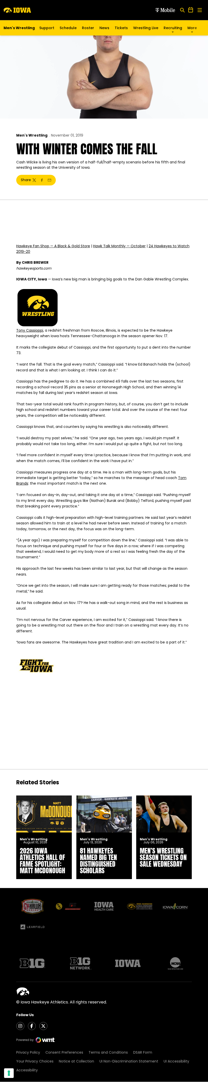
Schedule (68, 27)
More (192, 27)
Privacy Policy (28, 1052)
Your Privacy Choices (35, 1061)
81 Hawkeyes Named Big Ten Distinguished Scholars (98, 861)
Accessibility (27, 1070)
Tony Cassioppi (29, 330)
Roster (88, 27)
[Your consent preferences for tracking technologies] (9, 1073)
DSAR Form (142, 1052)
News (104, 27)
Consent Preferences (64, 1052)
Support (46, 27)
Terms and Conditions (108, 1052)
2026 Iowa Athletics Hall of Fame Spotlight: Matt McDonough (42, 861)
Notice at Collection (76, 1061)
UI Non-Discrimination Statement (128, 1061)
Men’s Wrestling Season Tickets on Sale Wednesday (163, 857)
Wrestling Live (145, 29)
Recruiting (173, 27)
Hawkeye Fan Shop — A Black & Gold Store (53, 246)
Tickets (121, 29)
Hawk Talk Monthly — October (119, 246)
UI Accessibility (176, 1061)
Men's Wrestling (31, 135)
